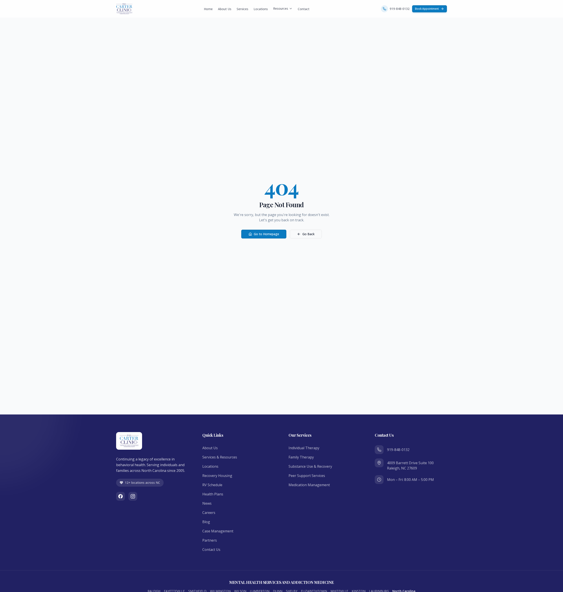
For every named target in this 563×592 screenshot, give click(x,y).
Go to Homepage (266, 234)
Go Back (308, 234)
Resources (280, 8)
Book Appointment (427, 9)
